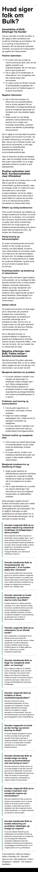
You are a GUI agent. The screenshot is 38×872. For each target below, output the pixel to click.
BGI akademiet (20, 859)
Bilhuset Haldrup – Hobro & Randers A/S (16, 855)
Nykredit (24, 856)
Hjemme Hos (7, 859)
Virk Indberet (26, 861)
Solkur (30, 859)
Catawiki (16, 861)
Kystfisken (6, 864)
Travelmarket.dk (8, 854)
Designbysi (6, 861)
